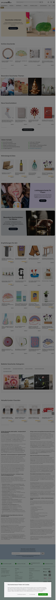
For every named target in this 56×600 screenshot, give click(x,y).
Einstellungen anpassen (22, 594)
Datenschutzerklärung (30, 591)
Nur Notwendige (32, 594)
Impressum (41, 591)
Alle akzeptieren (43, 594)
